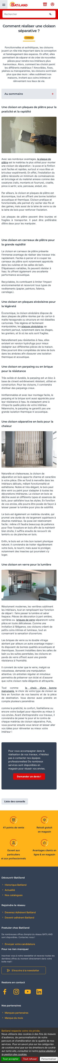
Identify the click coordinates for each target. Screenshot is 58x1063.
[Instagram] (16, 992)
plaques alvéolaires (32, 326)
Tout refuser (30, 1058)
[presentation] (3, 4)
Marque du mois (13, 1017)
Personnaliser (48, 1058)
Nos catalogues (13, 895)
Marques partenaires (16, 1012)
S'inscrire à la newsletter (25, 970)
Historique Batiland (15, 884)
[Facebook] (4, 992)
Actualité (9, 890)
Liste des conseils (14, 801)
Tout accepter (10, 1058)
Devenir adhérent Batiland (19, 917)
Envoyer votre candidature (19, 944)
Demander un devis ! (29, 776)
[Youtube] (27, 992)
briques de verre (25, 619)
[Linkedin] (39, 992)
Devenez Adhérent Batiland (20, 912)
